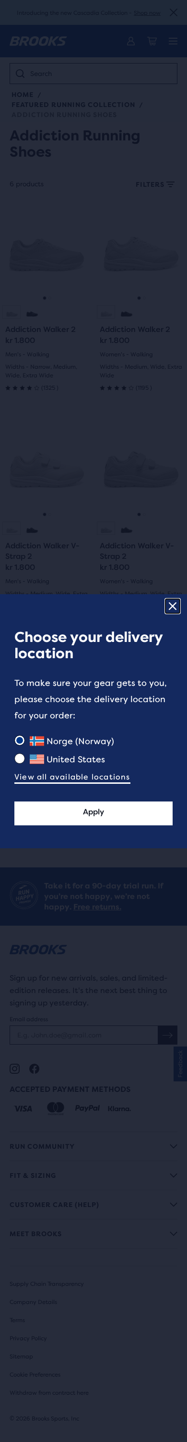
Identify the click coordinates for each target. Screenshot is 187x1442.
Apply (93, 811)
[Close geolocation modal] (172, 606)
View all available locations (72, 776)
